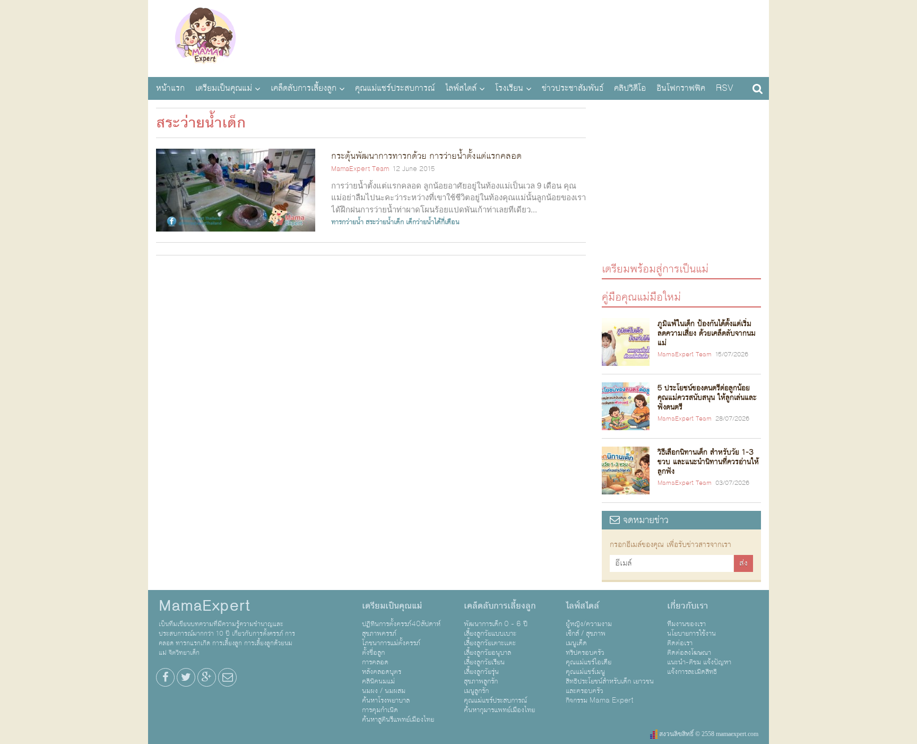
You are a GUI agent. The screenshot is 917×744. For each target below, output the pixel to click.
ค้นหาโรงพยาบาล (386, 700)
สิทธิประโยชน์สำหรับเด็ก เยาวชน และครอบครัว (610, 686)
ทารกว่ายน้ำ (347, 222)
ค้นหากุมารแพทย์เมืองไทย (499, 710)
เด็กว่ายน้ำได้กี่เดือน (433, 222)
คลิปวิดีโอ (630, 88)
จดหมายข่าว (644, 520)
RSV (724, 88)
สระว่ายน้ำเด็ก (385, 222)
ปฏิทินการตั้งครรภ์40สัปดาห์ (401, 624)
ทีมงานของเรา (686, 624)
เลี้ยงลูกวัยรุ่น (481, 672)
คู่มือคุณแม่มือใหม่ (641, 296)
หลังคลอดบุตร (381, 672)
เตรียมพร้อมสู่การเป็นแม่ (655, 268)
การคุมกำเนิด (380, 710)
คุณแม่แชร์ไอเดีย (588, 662)
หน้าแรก (170, 88)
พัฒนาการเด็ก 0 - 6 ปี (495, 624)
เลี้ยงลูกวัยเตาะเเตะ (490, 643)
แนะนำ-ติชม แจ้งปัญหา (699, 662)
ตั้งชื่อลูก (373, 652)
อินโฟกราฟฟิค (680, 88)
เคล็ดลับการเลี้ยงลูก (303, 88)
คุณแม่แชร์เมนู (585, 672)
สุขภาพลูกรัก (481, 681)
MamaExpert (205, 37)
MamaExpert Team (360, 169)
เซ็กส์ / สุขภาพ (585, 633)
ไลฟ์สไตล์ (461, 88)
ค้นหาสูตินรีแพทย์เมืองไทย (398, 719)
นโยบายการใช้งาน (691, 633)
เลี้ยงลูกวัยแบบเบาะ (490, 633)
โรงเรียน (509, 88)
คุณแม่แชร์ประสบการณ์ (395, 88)
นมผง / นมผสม (383, 691)
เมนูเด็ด (576, 643)
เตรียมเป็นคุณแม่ (223, 88)
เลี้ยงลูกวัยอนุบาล (487, 652)
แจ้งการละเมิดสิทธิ (692, 672)
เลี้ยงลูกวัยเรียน (484, 662)
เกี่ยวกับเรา (687, 606)
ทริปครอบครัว (585, 652)
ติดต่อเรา (680, 643)
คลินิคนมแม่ (378, 681)
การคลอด (375, 662)
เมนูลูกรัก (476, 691)
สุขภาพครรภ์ (379, 633)
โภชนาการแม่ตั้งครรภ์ (391, 643)
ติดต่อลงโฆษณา (689, 652)
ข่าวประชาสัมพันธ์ (572, 88)
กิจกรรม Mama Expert (600, 700)
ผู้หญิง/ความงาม (589, 624)
